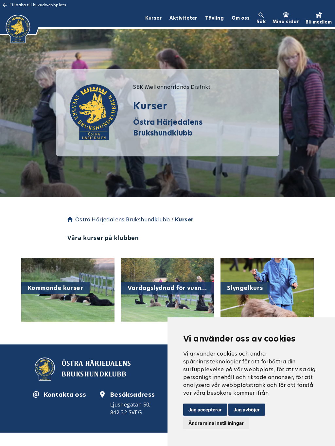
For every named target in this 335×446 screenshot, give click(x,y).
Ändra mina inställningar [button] (216, 423)
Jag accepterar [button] (205, 409)
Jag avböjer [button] (247, 409)
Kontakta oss (65, 394)
